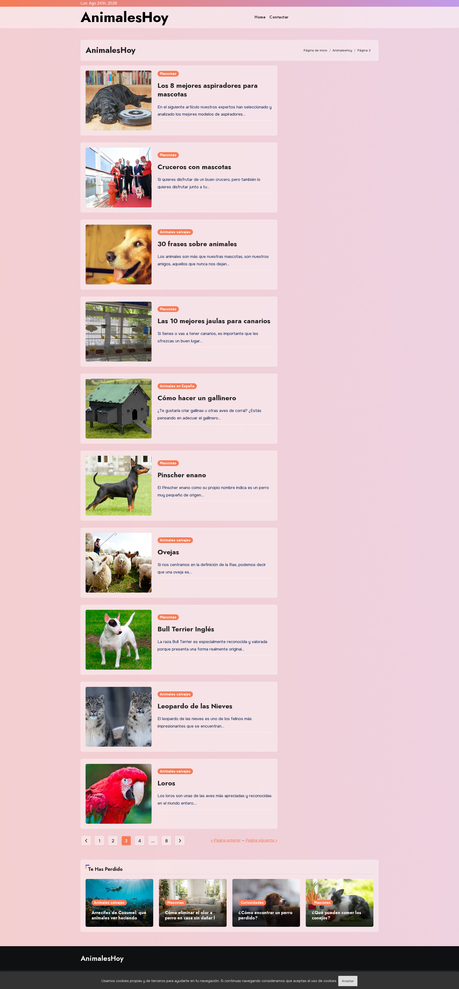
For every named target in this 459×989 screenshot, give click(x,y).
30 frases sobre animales (197, 244)
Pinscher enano (182, 475)
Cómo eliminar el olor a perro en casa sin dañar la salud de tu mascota (191, 918)
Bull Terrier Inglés (186, 629)
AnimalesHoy (124, 17)
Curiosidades (252, 902)
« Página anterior (226, 840)
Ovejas (168, 552)
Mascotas (168, 74)
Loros (166, 783)
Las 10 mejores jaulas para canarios (214, 321)
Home (260, 17)
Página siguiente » (261, 840)
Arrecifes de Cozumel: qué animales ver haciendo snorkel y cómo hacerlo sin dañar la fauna (119, 920)
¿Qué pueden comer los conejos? (336, 915)
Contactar (279, 17)
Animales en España (177, 386)
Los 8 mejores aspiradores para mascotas (208, 90)
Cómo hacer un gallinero (197, 398)
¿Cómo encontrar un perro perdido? (265, 915)
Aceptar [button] (348, 981)
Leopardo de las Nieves (195, 706)
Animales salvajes (175, 232)
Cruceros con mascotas (194, 167)
